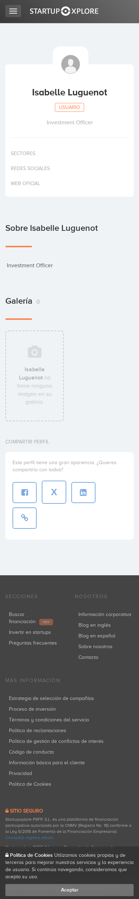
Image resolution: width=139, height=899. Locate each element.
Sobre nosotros (95, 646)
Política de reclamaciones (37, 730)
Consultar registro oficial (29, 837)
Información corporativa (104, 614)
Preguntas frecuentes (33, 643)
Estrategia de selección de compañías (51, 698)
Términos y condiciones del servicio (49, 719)
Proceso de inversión (32, 709)
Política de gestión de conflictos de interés (56, 741)
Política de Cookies (30, 784)
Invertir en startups (30, 632)
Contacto (88, 657)
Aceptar (69, 890)
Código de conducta (31, 752)
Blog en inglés (94, 625)
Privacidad (20, 773)
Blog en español (96, 636)
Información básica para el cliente (47, 762)
